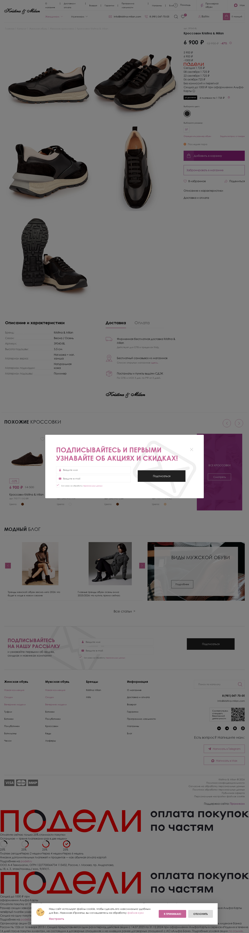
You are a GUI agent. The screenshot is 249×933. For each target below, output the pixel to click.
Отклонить (200, 913)
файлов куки (135, 912)
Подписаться (162, 478)
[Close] (191, 449)
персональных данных (92, 486)
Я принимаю (172, 913)
